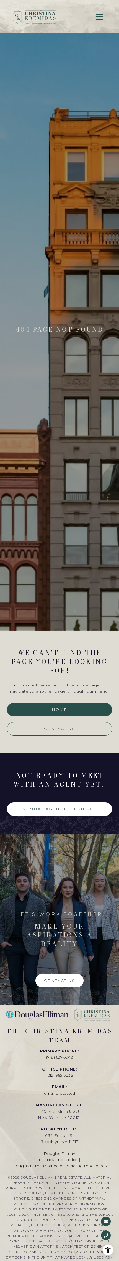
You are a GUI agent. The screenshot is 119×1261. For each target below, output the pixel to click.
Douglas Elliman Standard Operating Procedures (59, 1165)
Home (59, 709)
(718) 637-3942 (59, 1057)
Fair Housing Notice (58, 1159)
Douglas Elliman (59, 1153)
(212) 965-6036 (59, 1075)
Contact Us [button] (59, 728)
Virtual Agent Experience (60, 808)
